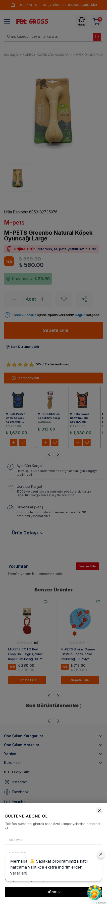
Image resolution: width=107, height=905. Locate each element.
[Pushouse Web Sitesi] (101, 903)
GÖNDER (54, 892)
